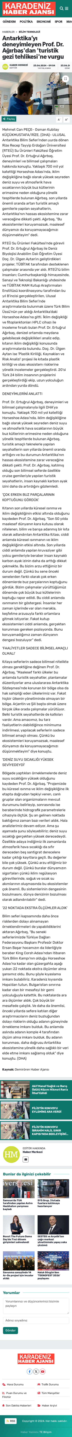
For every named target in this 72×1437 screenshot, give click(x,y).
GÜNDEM (9, 21)
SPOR (58, 21)
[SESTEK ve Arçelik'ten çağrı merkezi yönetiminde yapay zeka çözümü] (53, 1224)
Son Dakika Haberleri (18, 1405)
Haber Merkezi (33, 1152)
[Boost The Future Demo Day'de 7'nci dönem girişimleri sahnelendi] (19, 1224)
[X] (36, 1371)
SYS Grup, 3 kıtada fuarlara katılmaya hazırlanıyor (49, 1203)
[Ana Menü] (66, 8)
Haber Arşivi (49, 1405)
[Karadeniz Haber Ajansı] (29, 9)
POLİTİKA (26, 21)
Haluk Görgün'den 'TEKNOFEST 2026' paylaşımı (49, 1275)
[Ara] (61, 8)
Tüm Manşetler (51, 1393)
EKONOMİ (44, 21)
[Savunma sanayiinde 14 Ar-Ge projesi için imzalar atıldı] (19, 1260)
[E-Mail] (25, 1159)
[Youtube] (42, 1371)
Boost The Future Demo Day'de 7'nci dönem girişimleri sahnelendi (17, 1239)
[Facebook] (30, 1371)
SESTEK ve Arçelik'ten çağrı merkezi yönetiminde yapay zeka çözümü (52, 1241)
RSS (12, 1421)
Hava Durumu (15, 1384)
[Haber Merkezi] (11, 1154)
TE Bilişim (45, 1432)
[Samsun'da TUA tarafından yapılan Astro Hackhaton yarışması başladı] (19, 1188)
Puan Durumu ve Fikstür (14, 1395)
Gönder (10, 1330)
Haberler (8, 31)
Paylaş (11, 119)
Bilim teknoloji (29, 31)
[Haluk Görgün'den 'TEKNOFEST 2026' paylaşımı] (53, 1260)
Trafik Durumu (50, 1384)
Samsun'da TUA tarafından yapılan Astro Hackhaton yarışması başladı (18, 1205)
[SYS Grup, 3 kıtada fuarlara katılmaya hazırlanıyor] (53, 1188)
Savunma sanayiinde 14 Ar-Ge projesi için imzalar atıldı (18, 1275)
